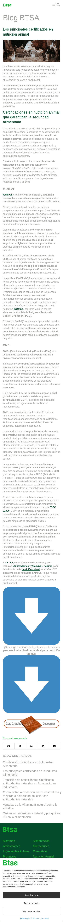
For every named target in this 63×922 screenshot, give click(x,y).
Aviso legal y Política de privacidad (34, 918)
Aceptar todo (31, 895)
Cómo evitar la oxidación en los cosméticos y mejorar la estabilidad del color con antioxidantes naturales (32, 796)
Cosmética (40, 851)
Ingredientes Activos (16, 851)
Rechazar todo (31, 903)
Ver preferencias (31, 911)
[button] (8, 746)
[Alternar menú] (53, 4)
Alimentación (41, 841)
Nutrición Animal (43, 856)
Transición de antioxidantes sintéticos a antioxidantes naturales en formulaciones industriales (29, 783)
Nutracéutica (41, 846)
